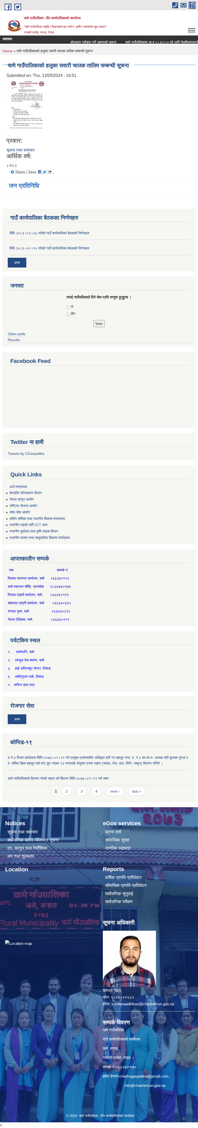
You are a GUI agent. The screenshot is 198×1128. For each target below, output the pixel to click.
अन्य (17, 263)
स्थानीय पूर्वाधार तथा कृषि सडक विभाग (34, 531)
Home (7, 51)
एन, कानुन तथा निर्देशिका (27, 848)
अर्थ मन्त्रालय (18, 487)
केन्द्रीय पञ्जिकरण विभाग (26, 493)
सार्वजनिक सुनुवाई (119, 893)
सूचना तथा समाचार (20, 150)
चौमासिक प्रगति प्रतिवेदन (125, 885)
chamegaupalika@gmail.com (143, 1076)
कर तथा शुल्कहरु (21, 856)
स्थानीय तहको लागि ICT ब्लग (28, 525)
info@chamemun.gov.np (145, 1085)
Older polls (16, 334)
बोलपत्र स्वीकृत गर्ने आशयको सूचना (82, 42)
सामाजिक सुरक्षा (117, 840)
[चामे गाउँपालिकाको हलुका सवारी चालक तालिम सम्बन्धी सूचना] (27, 107)
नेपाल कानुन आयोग (22, 499)
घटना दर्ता (113, 832)
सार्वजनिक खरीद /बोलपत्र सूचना (33, 840)
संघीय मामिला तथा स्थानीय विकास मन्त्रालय (37, 519)
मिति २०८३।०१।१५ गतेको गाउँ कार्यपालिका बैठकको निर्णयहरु (49, 248)
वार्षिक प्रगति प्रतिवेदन (123, 877)
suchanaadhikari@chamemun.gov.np (142, 1004)
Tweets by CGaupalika (26, 453)
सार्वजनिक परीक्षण (119, 901)
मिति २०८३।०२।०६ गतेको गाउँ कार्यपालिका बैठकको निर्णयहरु (49, 233)
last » (136, 791)
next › (115, 791)
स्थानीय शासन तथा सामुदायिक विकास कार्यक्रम (40, 538)
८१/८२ (11, 165)
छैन (73, 314)
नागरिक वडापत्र (118, 848)
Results (14, 340)
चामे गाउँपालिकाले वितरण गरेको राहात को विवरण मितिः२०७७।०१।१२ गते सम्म (58, 778)
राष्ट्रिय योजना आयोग (23, 506)
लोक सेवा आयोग (20, 512)
